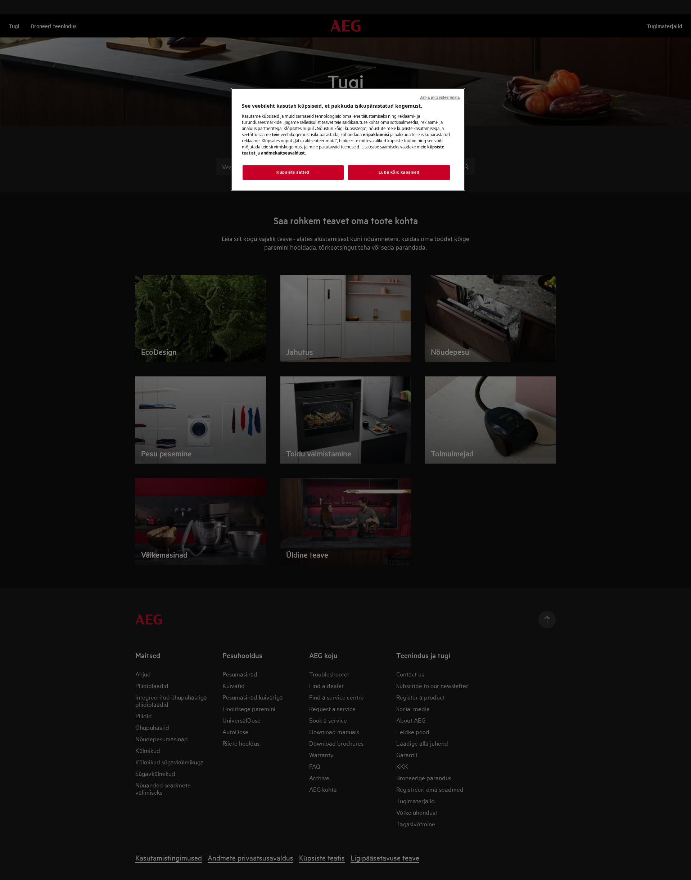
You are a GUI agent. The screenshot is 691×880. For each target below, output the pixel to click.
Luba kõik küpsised (399, 172)
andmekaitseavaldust (283, 153)
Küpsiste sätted (293, 172)
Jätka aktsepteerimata (440, 97)
